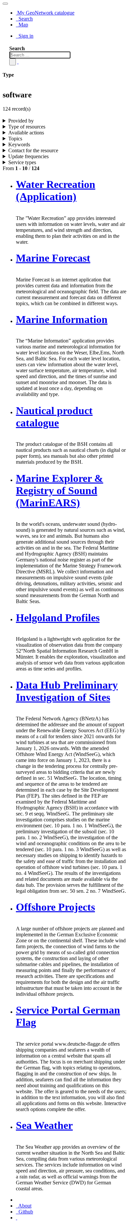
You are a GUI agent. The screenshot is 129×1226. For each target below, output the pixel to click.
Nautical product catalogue (54, 417)
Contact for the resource (33, 150)
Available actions (26, 132)
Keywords (19, 144)
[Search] (12, 61)
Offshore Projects (55, 907)
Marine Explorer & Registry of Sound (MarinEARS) (59, 490)
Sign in (25, 36)
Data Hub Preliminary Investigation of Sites (67, 691)
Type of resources (26, 126)
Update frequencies (28, 156)
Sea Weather (44, 1125)
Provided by (21, 121)
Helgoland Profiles (58, 618)
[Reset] (18, 61)
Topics (15, 138)
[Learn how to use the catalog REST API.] (16, 1217)
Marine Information (62, 319)
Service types (22, 162)
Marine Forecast (53, 258)
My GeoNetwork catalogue (45, 13)
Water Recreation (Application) (55, 190)
